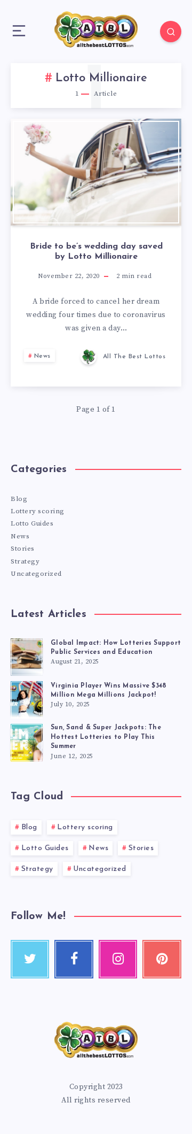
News (42, 356)
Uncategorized (36, 573)
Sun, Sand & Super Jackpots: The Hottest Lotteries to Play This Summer (106, 737)
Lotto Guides (32, 523)
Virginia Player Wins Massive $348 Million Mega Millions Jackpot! (108, 690)
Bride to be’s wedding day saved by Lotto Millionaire (96, 251)
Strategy (25, 561)
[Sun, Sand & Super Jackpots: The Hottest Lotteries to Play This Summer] (27, 741)
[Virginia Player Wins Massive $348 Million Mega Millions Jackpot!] (27, 698)
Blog (19, 499)
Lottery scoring (38, 511)
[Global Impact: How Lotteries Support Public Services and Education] (27, 655)
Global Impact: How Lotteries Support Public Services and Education (116, 647)
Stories (23, 548)
